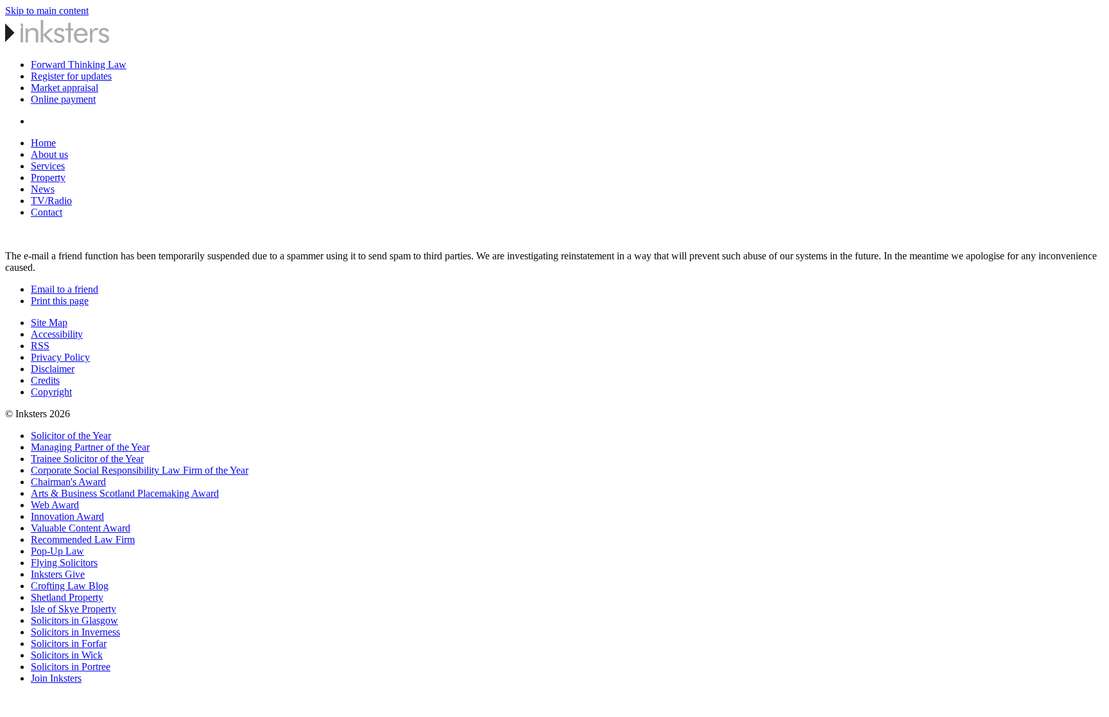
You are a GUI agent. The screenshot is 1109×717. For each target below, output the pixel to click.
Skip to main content (47, 10)
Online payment (63, 99)
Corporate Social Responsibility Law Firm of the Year (139, 470)
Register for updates (71, 76)
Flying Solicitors (64, 562)
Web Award (55, 504)
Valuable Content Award (80, 528)
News (43, 189)
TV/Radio (51, 200)
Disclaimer (52, 368)
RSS (40, 345)
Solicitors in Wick (67, 655)
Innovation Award (67, 516)
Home (43, 142)
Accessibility (57, 334)
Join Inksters (56, 678)
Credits (45, 380)
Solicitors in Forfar (69, 643)
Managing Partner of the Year (90, 447)
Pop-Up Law (57, 551)
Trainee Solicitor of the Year (87, 458)
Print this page (60, 300)
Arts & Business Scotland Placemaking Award (125, 493)
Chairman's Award (68, 481)
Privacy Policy (60, 357)
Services (48, 165)
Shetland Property (67, 597)
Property (48, 177)
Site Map (49, 322)
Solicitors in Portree (70, 666)
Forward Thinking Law (78, 64)
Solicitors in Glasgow (74, 620)
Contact (46, 212)
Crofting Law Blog (69, 585)
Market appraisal (64, 87)
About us (49, 154)
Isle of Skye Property (73, 608)
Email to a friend (64, 289)
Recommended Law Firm (83, 539)
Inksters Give (58, 574)
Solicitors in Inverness (75, 631)
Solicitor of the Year (71, 435)
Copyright (51, 391)
